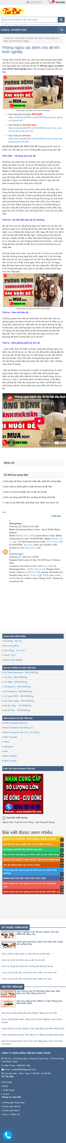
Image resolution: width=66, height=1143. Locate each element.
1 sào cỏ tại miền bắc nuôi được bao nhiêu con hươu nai (29, 972)
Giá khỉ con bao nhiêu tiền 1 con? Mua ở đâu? (27, 844)
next (4, 512)
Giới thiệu (7, 1082)
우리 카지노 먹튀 (55, 541)
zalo (6, 751)
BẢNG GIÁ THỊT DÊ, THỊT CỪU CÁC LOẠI (24, 878)
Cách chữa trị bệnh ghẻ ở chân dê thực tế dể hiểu (26, 953)
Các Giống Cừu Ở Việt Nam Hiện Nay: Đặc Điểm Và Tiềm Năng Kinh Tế (38, 992)
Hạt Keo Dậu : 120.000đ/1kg (17, 705)
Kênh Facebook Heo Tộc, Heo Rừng (21, 732)
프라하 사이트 (34, 572)
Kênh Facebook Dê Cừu (15, 723)
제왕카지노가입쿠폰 (46, 566)
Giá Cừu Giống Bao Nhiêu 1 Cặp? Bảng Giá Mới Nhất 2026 (39, 1002)
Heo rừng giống (11, 645)
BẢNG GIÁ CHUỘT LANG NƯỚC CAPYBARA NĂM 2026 (31, 859)
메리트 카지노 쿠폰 (25, 535)
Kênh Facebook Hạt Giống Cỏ (18, 727)
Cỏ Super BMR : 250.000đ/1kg (18, 696)
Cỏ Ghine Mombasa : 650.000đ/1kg (21, 672)
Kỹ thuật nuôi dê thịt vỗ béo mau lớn (22, 849)
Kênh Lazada (10, 760)
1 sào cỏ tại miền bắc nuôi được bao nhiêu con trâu (27, 978)
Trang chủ (8, 38)
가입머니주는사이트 (36, 569)
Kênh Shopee (10, 756)
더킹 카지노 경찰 (33, 548)
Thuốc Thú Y (10, 655)
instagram (8, 746)
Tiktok (6, 742)
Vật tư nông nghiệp (13, 660)
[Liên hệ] (7, 1135)
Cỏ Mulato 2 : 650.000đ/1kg (17, 686)
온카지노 (28, 544)
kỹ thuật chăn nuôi (15, 927)
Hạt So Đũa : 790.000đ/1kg (17, 710)
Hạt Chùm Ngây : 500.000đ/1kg (19, 701)
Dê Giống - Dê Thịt (13, 641)
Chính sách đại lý (11, 1110)
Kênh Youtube (10, 737)
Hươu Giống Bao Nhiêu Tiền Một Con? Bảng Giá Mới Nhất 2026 (33, 1035)
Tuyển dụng (8, 1090)
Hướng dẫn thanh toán (14, 1102)
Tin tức (6, 1094)
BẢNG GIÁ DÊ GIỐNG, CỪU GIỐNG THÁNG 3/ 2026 (29, 839)
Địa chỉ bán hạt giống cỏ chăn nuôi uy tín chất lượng (31, 854)
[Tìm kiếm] (61, 20)
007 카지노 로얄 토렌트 (37, 575)
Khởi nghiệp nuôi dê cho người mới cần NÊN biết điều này (38, 933)
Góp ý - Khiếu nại (11, 1114)
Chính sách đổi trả (12, 1106)
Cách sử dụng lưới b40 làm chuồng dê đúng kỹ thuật (27, 966)
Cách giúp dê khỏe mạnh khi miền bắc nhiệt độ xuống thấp (40, 942)
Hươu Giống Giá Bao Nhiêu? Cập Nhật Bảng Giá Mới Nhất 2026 (33, 1028)
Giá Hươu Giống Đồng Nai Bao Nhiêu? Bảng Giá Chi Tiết (29, 1013)
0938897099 (35, 2)
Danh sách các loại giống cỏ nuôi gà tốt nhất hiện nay (31, 891)
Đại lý (5, 1086)
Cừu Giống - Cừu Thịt (14, 650)
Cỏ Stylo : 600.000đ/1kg (16, 682)
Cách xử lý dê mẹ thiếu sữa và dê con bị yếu (23, 960)
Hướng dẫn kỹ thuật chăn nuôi (28, 38)
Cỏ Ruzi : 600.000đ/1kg (15, 677)
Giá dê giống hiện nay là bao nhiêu (21, 865)
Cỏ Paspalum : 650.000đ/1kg (18, 691)
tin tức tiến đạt (12, 986)
